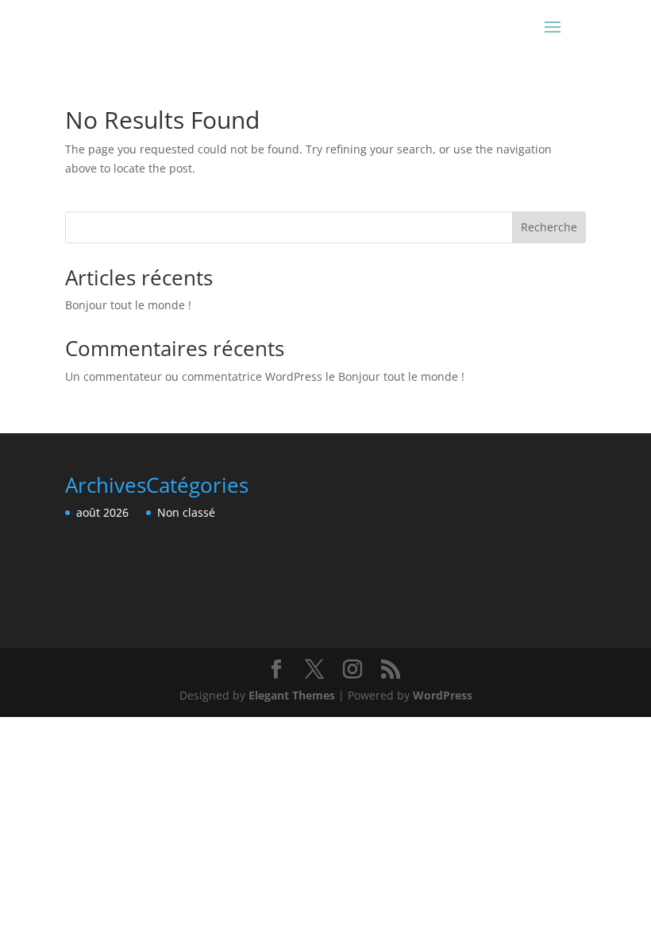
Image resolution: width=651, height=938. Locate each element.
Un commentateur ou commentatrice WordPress (193, 376)
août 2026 (102, 512)
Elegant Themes (291, 695)
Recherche (549, 226)
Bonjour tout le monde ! (128, 304)
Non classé (186, 512)
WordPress (442, 695)
